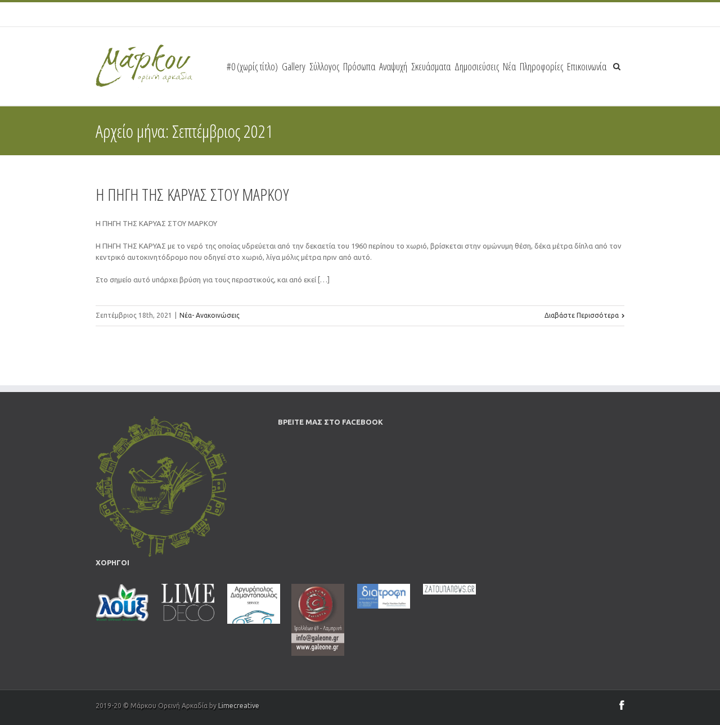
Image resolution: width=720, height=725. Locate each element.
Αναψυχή (393, 66)
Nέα (509, 66)
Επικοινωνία (586, 66)
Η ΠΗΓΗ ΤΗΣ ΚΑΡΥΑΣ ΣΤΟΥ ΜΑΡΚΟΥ (192, 194)
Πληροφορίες (541, 66)
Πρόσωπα (359, 66)
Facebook (621, 705)
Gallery (293, 66)
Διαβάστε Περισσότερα (581, 315)
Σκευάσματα (431, 66)
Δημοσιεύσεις (476, 66)
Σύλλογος (324, 66)
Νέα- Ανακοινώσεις (209, 315)
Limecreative (238, 705)
